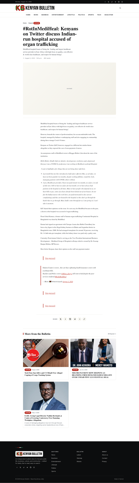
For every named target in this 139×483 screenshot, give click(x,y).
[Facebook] (105, 1)
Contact (104, 458)
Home (28, 15)
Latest (79, 455)
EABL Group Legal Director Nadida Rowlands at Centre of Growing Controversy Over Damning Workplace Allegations (43, 417)
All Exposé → (112, 333)
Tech (99, 15)
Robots (79, 461)
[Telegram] (115, 1)
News (36, 15)
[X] (108, 1)
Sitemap (79, 458)
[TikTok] (111, 1)
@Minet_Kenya (66, 273)
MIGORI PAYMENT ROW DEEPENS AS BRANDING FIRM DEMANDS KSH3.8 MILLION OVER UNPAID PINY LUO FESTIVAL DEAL (92, 375)
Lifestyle (71, 15)
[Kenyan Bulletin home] (35, 8)
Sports (91, 15)
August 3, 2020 (68, 281)
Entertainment (58, 15)
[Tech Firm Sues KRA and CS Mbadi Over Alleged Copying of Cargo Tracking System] (46, 353)
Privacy (104, 461)
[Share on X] (61, 319)
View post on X (50, 258)
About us (105, 455)
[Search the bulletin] (120, 8)
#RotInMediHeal (60, 276)
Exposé (31, 23)
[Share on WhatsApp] (70, 319)
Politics (81, 15)
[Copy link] (84, 319)
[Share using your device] (79, 319)
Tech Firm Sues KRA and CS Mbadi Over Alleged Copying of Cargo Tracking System (43, 374)
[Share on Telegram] (75, 319)
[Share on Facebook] (65, 319)
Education (109, 15)
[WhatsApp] (118, 1)
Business (45, 15)
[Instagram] (122, 1)
